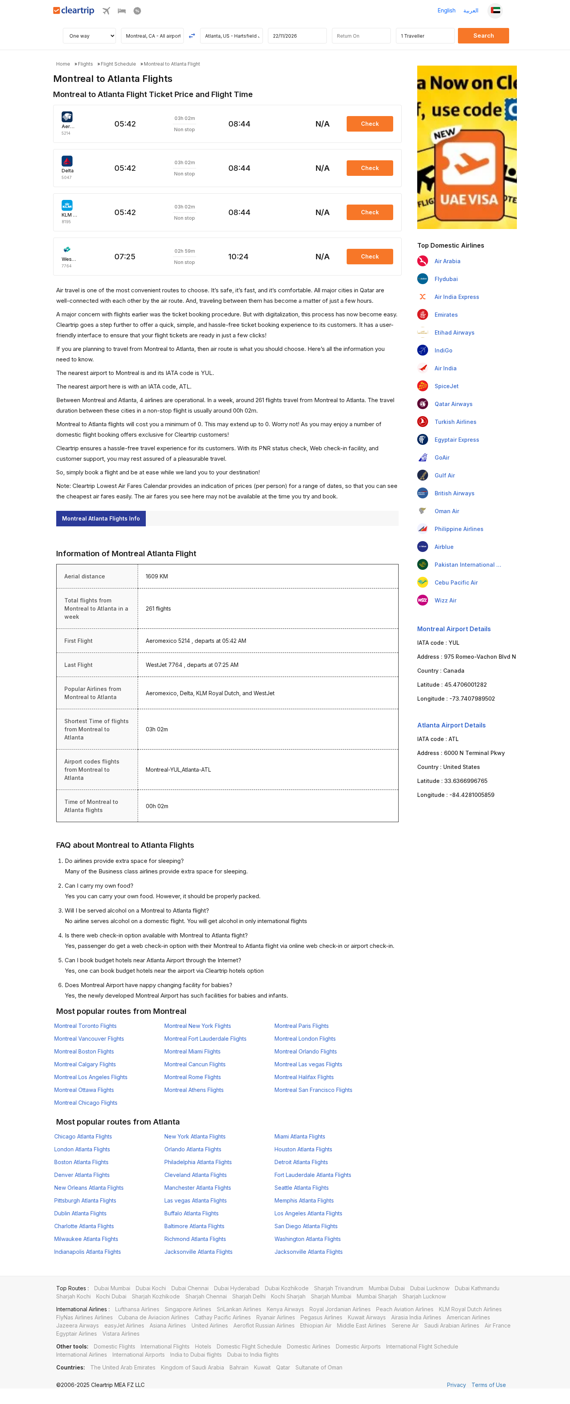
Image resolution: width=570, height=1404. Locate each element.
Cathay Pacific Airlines (223, 1317)
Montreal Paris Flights (302, 1025)
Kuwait (262, 1367)
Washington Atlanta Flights (308, 1239)
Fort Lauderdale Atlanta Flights (313, 1174)
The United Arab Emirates (122, 1367)
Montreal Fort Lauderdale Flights (205, 1038)
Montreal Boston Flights (84, 1051)
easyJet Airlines (124, 1325)
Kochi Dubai (111, 1296)
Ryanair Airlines (275, 1317)
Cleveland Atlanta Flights (195, 1174)
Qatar (283, 1367)
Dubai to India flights (253, 1354)
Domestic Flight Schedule (249, 1346)
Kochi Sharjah (288, 1296)
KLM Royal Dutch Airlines (470, 1309)
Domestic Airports (358, 1346)
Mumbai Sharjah (377, 1296)
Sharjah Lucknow (424, 1296)
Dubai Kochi (151, 1288)
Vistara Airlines (121, 1333)
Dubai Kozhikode (287, 1288)
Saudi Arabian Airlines (451, 1325)
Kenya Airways (285, 1309)
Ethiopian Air (316, 1325)
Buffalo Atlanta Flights (191, 1213)
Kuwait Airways (367, 1317)
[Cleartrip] (74, 13)
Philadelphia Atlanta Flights (198, 1162)
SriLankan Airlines (239, 1309)
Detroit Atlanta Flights (301, 1162)
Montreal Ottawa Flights (84, 1089)
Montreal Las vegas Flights (308, 1064)
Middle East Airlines (361, 1325)
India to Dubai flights (196, 1354)
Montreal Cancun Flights (195, 1064)
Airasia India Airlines (416, 1317)
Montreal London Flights (305, 1038)
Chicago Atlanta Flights (83, 1136)
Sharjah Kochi (73, 1296)
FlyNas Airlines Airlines (84, 1317)
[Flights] (106, 12)
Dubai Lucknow (429, 1288)
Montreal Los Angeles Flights (91, 1077)
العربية (470, 10)
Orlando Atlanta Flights (192, 1149)
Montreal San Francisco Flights (313, 1089)
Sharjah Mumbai (331, 1296)
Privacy (456, 1384)
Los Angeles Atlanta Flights (308, 1213)
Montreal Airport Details (454, 629)
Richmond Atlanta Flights (195, 1239)
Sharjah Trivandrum (338, 1288)
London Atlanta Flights (82, 1149)
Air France (498, 1325)
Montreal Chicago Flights (85, 1102)
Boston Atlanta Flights (81, 1162)
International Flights (165, 1346)
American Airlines (468, 1317)
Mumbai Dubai (387, 1288)
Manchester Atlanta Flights (197, 1187)
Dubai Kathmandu (477, 1288)
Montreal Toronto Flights (85, 1025)
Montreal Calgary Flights (85, 1064)
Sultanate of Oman (318, 1367)
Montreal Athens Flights (194, 1089)
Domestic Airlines (308, 1346)
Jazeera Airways (77, 1325)
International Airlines (81, 1354)
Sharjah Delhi (249, 1296)
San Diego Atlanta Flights (306, 1226)
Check (370, 123)
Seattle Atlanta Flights (302, 1187)
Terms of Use (489, 1384)
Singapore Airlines (188, 1309)
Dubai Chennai (190, 1288)
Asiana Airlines (168, 1325)
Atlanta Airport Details (451, 725)
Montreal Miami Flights (192, 1051)
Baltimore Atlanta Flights (194, 1226)
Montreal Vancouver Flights (89, 1038)
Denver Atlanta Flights (82, 1174)
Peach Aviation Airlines (405, 1309)
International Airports (138, 1354)
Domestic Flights (114, 1346)
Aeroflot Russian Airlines (264, 1325)
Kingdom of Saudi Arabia (192, 1367)
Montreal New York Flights (197, 1025)
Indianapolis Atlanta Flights (87, 1251)
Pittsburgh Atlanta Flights (85, 1200)
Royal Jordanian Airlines (340, 1309)
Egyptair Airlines (76, 1333)
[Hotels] (122, 12)
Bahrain (239, 1367)
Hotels (203, 1346)
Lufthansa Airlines (137, 1309)
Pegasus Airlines (321, 1317)
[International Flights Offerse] (137, 12)
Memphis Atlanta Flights (304, 1200)
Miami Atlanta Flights (300, 1136)
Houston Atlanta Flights (303, 1149)
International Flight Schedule (422, 1346)
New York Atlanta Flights (195, 1136)
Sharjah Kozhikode (156, 1296)
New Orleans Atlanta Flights (89, 1187)
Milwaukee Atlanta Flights (86, 1239)
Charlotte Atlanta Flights (84, 1226)
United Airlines (210, 1325)
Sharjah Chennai (206, 1296)
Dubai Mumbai (112, 1288)
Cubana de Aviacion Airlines (153, 1317)
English (447, 10)
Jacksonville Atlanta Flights (198, 1251)
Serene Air (405, 1325)
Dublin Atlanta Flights (80, 1213)
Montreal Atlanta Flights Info (101, 518)
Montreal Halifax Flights (304, 1077)
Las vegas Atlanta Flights (195, 1200)
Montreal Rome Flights (192, 1077)
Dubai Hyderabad (236, 1288)
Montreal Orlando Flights (306, 1051)
